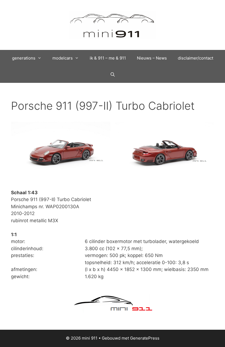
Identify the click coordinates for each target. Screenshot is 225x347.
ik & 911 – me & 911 (108, 58)
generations (23, 58)
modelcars (62, 58)
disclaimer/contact (195, 58)
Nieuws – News (152, 58)
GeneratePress (144, 338)
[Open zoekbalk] (112, 74)
